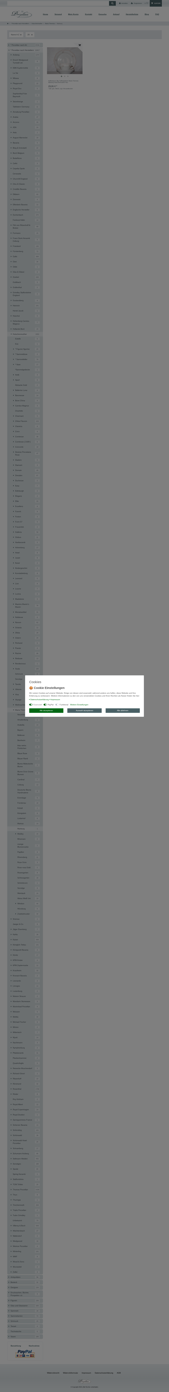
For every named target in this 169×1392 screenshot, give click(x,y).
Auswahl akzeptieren (84, 710)
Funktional (64, 705)
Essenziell (37, 705)
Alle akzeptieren (46, 710)
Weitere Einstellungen (79, 705)
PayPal (50, 705)
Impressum (55, 699)
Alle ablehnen (122, 710)
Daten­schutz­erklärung (39, 699)
